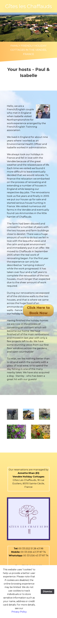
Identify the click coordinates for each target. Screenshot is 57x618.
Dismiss (47, 591)
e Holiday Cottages (32, 476)
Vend (16, 476)
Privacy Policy (19, 611)
